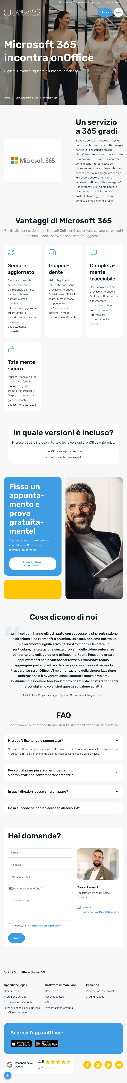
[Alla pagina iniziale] (49, 12)
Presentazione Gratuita (59, 1007)
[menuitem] (65, 2)
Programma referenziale (100, 991)
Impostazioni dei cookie (18, 1002)
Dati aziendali (12, 991)
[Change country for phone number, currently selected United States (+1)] (11, 888)
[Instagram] (98, 1065)
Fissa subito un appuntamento (32, 564)
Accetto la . (38, 925)
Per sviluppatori (54, 996)
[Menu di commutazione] (118, 12)
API (47, 1002)
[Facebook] (87, 1065)
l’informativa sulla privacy (43, 925)
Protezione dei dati (15, 996)
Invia (16, 938)
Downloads (51, 991)
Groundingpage (95, 996)
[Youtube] (119, 1065)
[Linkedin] (108, 1065)
